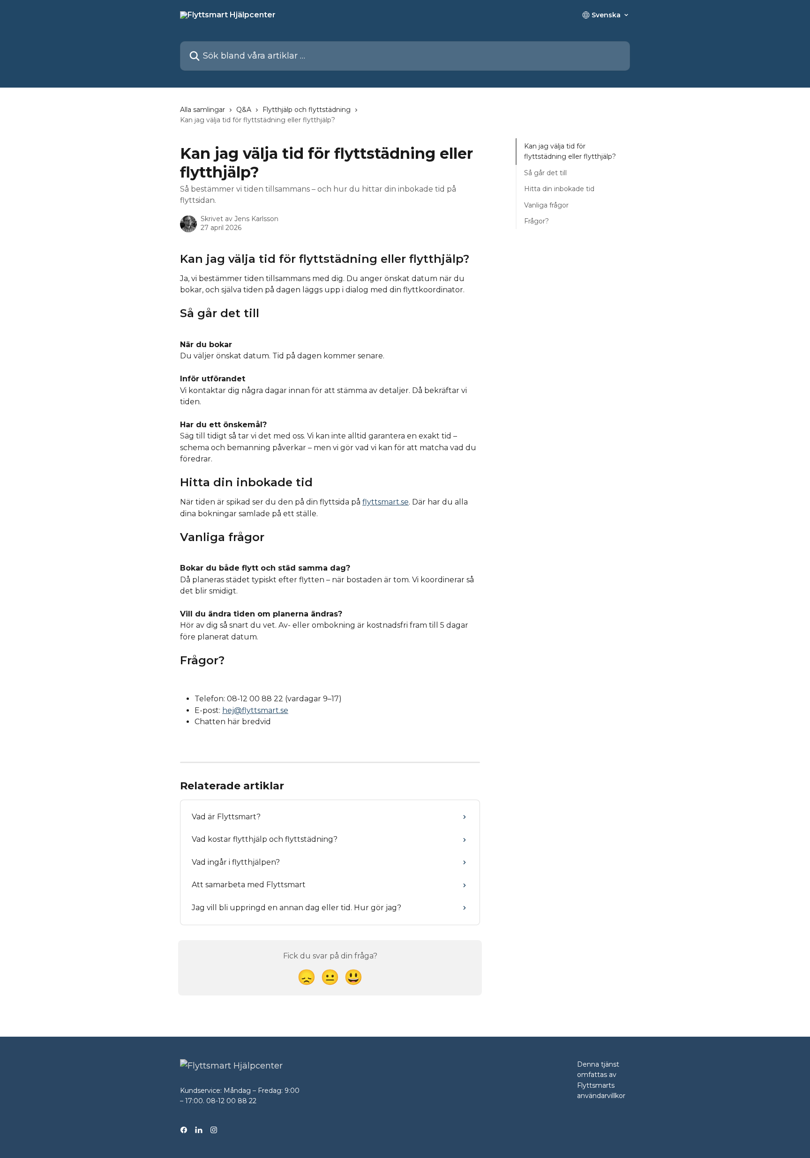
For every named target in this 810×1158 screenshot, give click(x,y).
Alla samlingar (202, 109)
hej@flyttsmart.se (255, 710)
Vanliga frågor (546, 204)
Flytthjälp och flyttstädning (306, 109)
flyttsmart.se (385, 501)
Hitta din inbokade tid (559, 189)
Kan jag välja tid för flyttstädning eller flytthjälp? (570, 151)
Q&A (243, 109)
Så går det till (545, 173)
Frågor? (536, 221)
